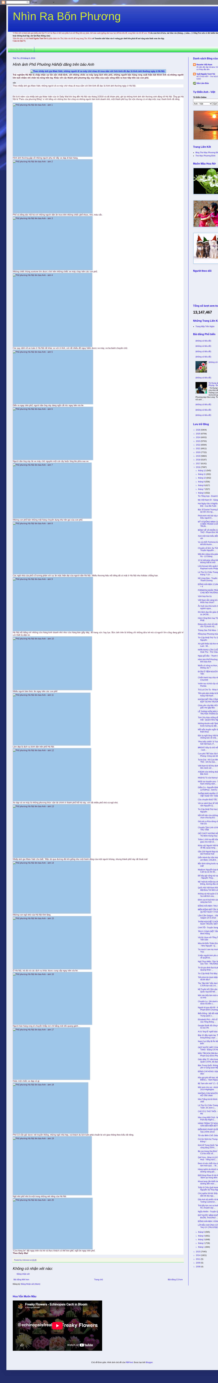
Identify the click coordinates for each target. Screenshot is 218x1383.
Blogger (149, 1362)
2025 (198, 434)
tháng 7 (201, 489)
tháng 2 (201, 1243)
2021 (198, 448)
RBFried (129, 1362)
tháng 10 (202, 478)
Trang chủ (98, 1279)
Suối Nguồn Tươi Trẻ (205, 74)
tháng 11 (202, 474)
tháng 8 (201, 485)
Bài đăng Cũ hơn (175, 1279)
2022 (198, 445)
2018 (198, 460)
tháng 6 (201, 493)
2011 (198, 1259)
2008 (198, 1267)
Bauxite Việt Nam (204, 65)
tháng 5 (201, 1232)
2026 (198, 430)
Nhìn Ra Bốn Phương (67, 16)
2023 (198, 441)
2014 (198, 1255)
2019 (198, 456)
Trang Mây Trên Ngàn (204, 326)
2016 (198, 467)
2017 (198, 463)
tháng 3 (201, 1239)
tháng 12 (202, 470)
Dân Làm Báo (202, 83)
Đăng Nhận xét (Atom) (30, 1284)
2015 (198, 1252)
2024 (198, 437)
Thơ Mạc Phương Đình (205, 156)
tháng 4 (201, 1236)
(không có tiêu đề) (203, 341)
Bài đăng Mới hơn (21, 1279)
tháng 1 (201, 1247)
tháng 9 (201, 482)
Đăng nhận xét (23, 1274)
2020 (198, 452)
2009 (198, 1263)
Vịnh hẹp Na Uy (205, 596)
